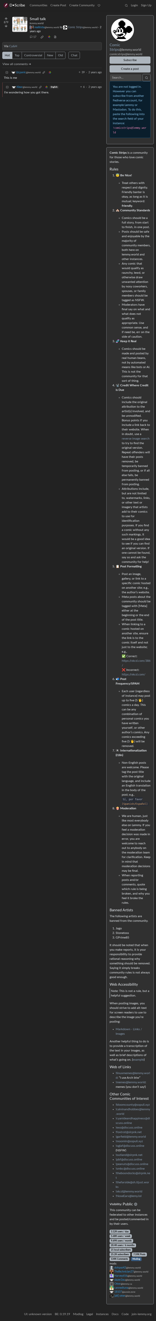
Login (134, 5)
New (50, 55)
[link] (42, 37)
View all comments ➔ (16, 64)
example (138, 1059)
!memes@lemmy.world (130, 1082)
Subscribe (130, 60)
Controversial (33, 55)
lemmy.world (37, 23)
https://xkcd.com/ (133, 674)
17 (34, 37)
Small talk (38, 19)
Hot (7, 55)
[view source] (55, 37)
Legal (89, 1314)
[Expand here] (19, 24)
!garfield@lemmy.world (131, 1136)
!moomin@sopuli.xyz (129, 1141)
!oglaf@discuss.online (130, 1145)
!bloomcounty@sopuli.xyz (133, 1104)
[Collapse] (7, 73)
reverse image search (136, 438)
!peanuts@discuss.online (132, 1164)
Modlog (136, 1259)
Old (60, 55)
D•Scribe (17, 5)
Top (17, 55)
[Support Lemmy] (99, 5)
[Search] (126, 5)
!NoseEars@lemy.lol (129, 1196)
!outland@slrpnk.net (129, 1154)
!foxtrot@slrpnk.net (129, 1132)
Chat (74, 55)
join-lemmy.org (141, 1314)
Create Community (82, 5)
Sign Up (146, 5)
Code (125, 1314)
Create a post (130, 68)
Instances (102, 1314)
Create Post (58, 5)
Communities (38, 5)
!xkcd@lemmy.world (129, 1191)
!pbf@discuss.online (129, 1159)
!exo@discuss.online (129, 1127)
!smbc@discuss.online (130, 1168)
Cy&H (13, 46)
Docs (115, 1314)
